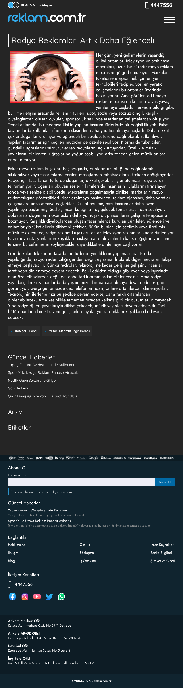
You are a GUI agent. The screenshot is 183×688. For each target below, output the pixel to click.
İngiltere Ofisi (19, 658)
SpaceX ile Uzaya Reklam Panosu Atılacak (43, 372)
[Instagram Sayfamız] (24, 600)
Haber (33, 331)
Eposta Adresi (17, 475)
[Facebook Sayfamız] (12, 600)
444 (161, 5)
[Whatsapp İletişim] (61, 600)
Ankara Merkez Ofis (24, 621)
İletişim (13, 552)
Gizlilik (85, 544)
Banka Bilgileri (161, 552)
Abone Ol (165, 482)
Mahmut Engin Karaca (74, 331)
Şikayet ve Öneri (162, 560)
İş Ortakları (88, 560)
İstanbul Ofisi (18, 646)
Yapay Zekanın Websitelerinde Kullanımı (41, 364)
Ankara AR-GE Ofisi (24, 633)
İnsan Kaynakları (162, 544)
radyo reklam (160, 66)
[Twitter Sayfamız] (49, 600)
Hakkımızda (16, 544)
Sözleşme (87, 552)
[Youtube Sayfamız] (37, 600)
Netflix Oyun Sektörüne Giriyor (32, 380)
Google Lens (18, 388)
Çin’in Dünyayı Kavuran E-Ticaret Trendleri (42, 396)
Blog (11, 560)
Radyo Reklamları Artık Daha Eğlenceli (82, 40)
